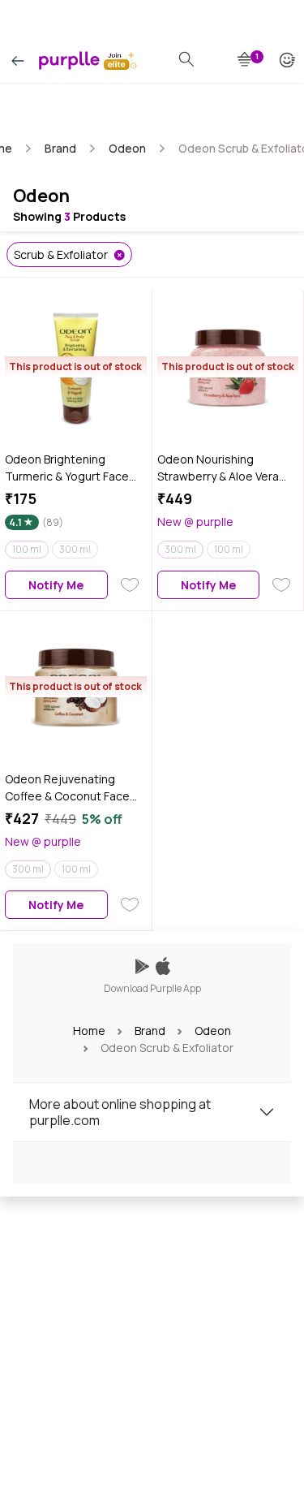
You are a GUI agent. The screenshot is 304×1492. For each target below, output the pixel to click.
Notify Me (55, 585)
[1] (245, 60)
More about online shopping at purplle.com (120, 1112)
